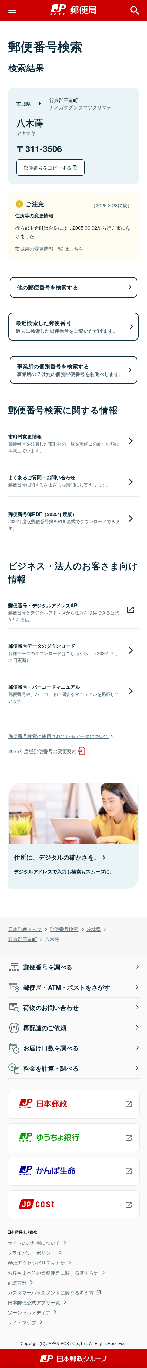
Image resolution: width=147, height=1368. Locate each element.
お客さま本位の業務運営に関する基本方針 (53, 1272)
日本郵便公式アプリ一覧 (34, 1302)
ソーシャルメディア (29, 1312)
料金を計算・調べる (51, 1068)
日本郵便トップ (25, 928)
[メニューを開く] (12, 10)
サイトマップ (22, 1322)
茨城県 (93, 928)
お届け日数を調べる (51, 1048)
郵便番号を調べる (47, 967)
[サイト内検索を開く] (135, 10)
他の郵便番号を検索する (47, 287)
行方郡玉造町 (22, 938)
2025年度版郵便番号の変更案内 (42, 751)
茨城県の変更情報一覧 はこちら (49, 248)
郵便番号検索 (64, 928)
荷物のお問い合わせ (51, 1007)
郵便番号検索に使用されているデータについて (58, 735)
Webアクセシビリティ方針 (36, 1262)
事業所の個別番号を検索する (70, 369)
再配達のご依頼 (44, 1027)
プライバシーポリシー (31, 1252)
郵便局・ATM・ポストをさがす (66, 987)
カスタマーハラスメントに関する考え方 (51, 1292)
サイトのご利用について (34, 1242)
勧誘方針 (17, 1282)
